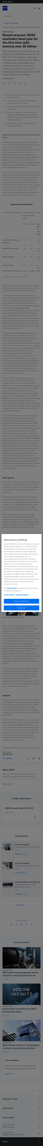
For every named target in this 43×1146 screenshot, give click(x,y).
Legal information (22, 595)
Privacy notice (12, 588)
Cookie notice (9, 595)
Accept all (21, 608)
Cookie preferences (21, 601)
